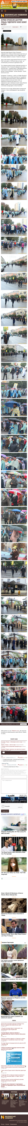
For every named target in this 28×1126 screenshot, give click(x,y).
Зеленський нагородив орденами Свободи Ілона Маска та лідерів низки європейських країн (12, 1024)
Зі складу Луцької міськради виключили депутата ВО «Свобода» (13, 1043)
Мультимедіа (14, 1092)
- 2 (26, 757)
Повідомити (23, 724)
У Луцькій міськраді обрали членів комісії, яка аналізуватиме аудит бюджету (11, 1028)
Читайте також (14, 739)
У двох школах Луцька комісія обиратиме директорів (13, 1070)
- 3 (26, 765)
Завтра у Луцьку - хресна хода (8, 744)
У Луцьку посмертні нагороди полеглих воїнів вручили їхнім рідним (5, 1102)
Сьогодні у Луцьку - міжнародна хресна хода (11, 742)
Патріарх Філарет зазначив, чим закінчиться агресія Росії (13, 749)
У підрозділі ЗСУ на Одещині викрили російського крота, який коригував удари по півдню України (12, 1075)
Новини (14, 1020)
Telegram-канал (15, 730)
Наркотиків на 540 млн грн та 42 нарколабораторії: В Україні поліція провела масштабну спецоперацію (13, 1066)
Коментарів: (15, 27)
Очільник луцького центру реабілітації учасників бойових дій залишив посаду (12, 1080)
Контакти (7, 1124)
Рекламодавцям (13, 1124)
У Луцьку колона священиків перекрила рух (11, 746)
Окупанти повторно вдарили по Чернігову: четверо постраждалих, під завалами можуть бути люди (13, 1039)
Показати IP (3, 757)
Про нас (2, 1124)
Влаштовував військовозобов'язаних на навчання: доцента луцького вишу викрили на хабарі (23, 1103)
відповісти (21, 757)
